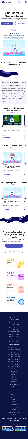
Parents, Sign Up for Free (14, 245)
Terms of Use (5, 418)
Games (8, 7)
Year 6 (16, 7)
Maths (12, 7)
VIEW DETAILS (6, 137)
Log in (20, 2)
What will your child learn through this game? (13, 82)
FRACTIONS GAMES (19, 35)
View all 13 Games (14, 112)
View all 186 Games (14, 184)
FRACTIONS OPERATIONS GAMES (13, 37)
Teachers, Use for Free (14, 251)
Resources (3, 7)
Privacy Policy (12, 418)
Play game (7, 23)
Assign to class (21, 23)
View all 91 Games (14, 149)
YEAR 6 (14, 30)
